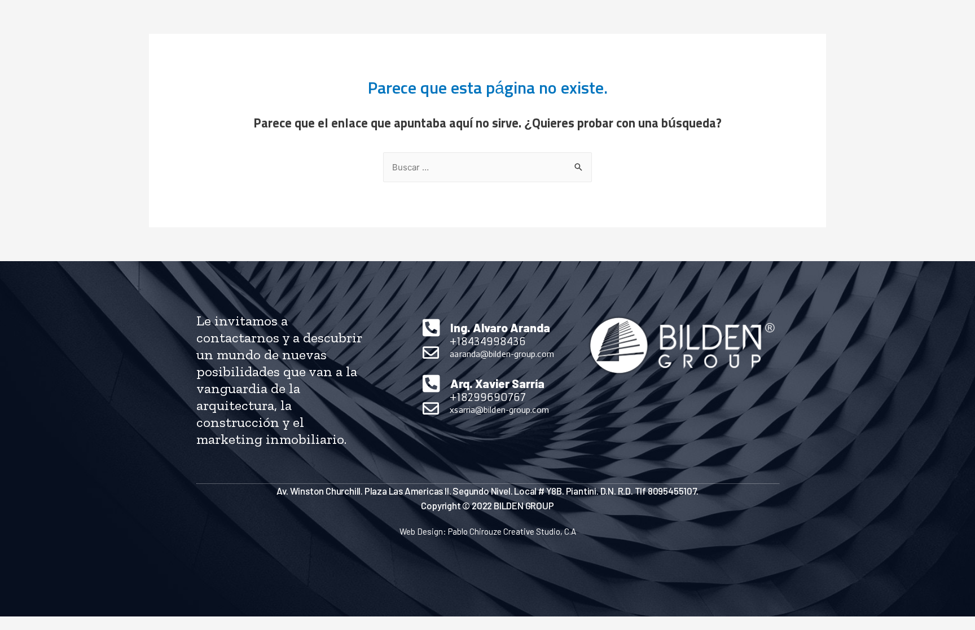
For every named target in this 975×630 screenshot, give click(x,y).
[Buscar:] (487, 168)
